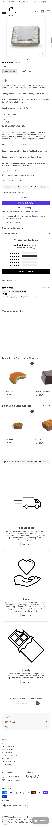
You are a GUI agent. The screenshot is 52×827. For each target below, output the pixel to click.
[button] (8, 62)
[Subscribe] (38, 703)
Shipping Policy (8, 749)
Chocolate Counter (27, 358)
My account (6, 764)
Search (4, 743)
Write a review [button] (26, 271)
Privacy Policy (7, 758)
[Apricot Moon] (17, 380)
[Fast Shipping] (26, 503)
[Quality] (26, 645)
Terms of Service (8, 761)
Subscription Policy (9, 755)
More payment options (26, 208)
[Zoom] (42, 53)
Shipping (5, 192)
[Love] (26, 574)
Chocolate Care (8, 746)
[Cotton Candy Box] (17, 333)
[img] (7, 288)
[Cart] (42, 11)
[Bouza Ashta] (17, 428)
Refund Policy (7, 752)
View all (46, 406)
